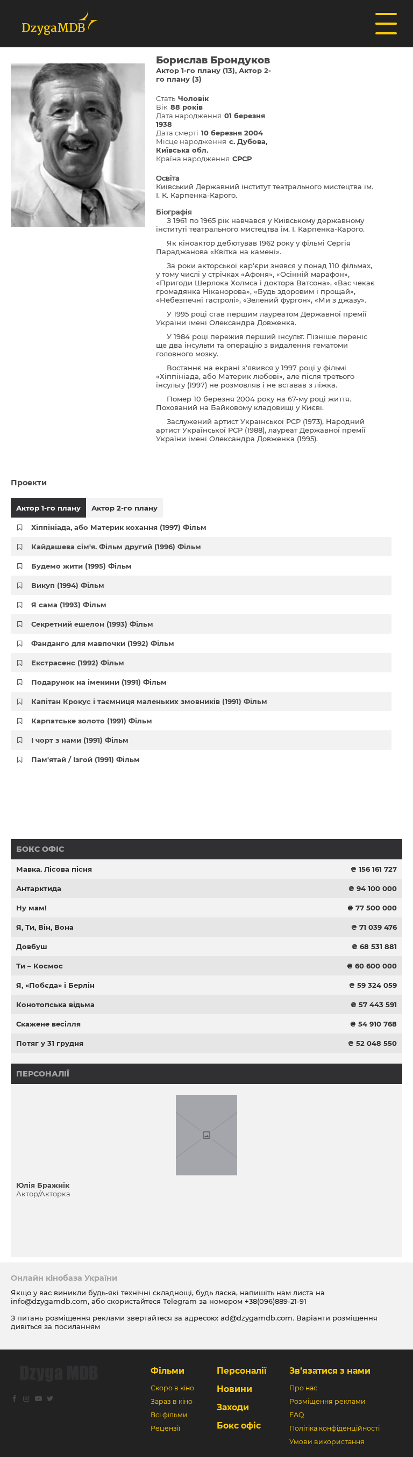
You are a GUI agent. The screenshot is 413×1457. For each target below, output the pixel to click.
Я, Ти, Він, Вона (45, 927)
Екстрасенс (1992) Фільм (77, 662)
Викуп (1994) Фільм (67, 585)
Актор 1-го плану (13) (195, 70)
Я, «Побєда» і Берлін (55, 985)
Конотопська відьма (55, 1004)
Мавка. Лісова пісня (54, 869)
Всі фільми (169, 1415)
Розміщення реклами (327, 1401)
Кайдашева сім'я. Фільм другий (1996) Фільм (116, 546)
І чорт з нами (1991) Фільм (80, 740)
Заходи (233, 1407)
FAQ (296, 1415)
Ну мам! (31, 907)
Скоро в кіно (172, 1388)
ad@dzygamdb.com (256, 1318)
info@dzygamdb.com (49, 1301)
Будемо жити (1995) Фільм (81, 566)
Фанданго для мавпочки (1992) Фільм (102, 643)
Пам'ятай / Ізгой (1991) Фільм (85, 759)
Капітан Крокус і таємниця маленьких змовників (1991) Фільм (149, 701)
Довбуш (31, 946)
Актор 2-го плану (124, 508)
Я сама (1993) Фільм (68, 604)
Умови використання (327, 1442)
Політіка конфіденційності (334, 1428)
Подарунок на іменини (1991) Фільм (99, 682)
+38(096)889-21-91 (276, 1301)
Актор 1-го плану (48, 508)
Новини (234, 1389)
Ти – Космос (39, 965)
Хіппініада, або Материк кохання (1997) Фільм (118, 527)
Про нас (303, 1388)
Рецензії (165, 1428)
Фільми (167, 1371)
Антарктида (38, 888)
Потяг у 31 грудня (49, 1043)
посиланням (77, 1326)
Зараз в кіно (172, 1401)
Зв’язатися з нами (330, 1371)
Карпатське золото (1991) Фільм (91, 720)
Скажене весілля (48, 1024)
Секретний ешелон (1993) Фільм (92, 624)
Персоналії (42, 1074)
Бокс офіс (40, 849)
